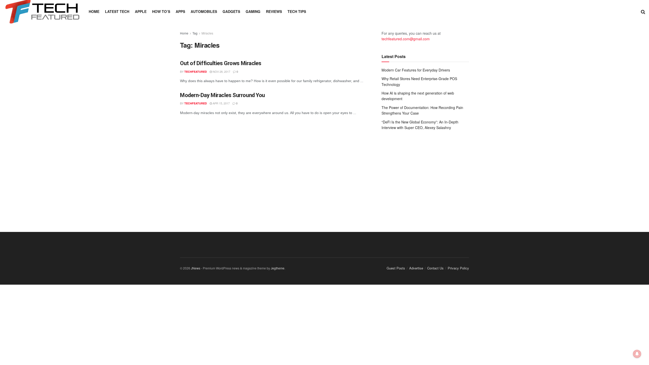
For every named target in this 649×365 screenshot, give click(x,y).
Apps (180, 11)
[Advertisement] (425, 175)
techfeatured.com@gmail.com (406, 38)
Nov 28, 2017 (221, 71)
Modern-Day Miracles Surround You (222, 95)
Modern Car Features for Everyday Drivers (416, 69)
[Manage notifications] (637, 354)
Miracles (207, 33)
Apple (141, 11)
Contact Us (435, 268)
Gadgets (231, 11)
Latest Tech (117, 11)
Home (94, 11)
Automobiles (204, 11)
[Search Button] (643, 11)
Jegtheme (277, 268)
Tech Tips (296, 11)
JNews (195, 268)
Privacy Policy (458, 268)
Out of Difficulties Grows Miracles (220, 63)
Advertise (416, 268)
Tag (194, 33)
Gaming (253, 11)
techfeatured (195, 72)
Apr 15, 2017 (221, 103)
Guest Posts (396, 268)
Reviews (274, 11)
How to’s (161, 11)
